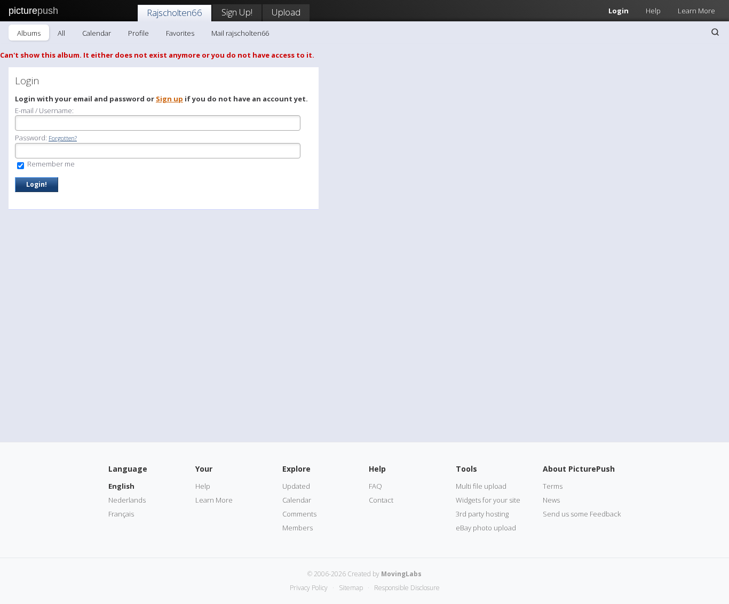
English (121, 486)
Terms (552, 486)
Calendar (96, 33)
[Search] (715, 32)
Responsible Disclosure (407, 587)
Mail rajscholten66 (240, 33)
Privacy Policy (309, 587)
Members (297, 528)
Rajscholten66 (174, 12)
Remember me (50, 164)
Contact (381, 500)
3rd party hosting (482, 514)
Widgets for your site (488, 500)
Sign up (169, 99)
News (551, 500)
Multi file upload (481, 486)
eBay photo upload (486, 528)
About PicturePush (579, 469)
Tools (466, 469)
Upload (286, 12)
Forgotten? (63, 138)
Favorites (180, 33)
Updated (296, 486)
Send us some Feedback (582, 514)
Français (121, 514)
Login (618, 10)
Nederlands (127, 500)
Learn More (696, 10)
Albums (29, 33)
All (61, 33)
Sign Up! (236, 12)
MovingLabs (401, 573)
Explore (296, 469)
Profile (138, 33)
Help (653, 10)
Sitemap (351, 587)
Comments (299, 514)
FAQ (375, 486)
